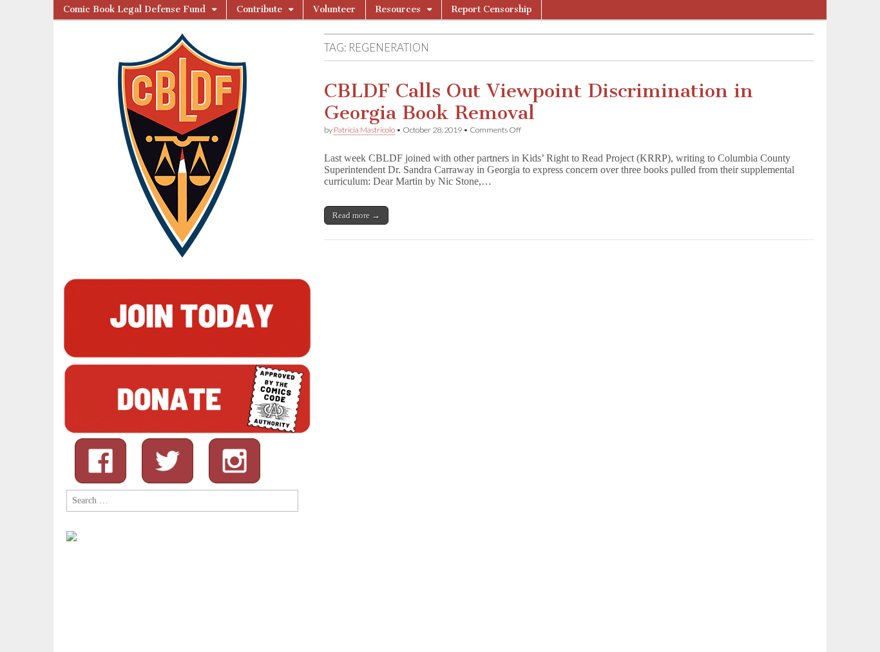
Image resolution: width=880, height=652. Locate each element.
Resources (398, 9)
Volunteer (334, 9)
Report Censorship (491, 9)
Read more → (356, 215)
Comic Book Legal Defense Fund (134, 9)
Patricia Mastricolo (364, 130)
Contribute (259, 9)
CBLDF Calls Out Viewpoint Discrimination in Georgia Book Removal (538, 101)
